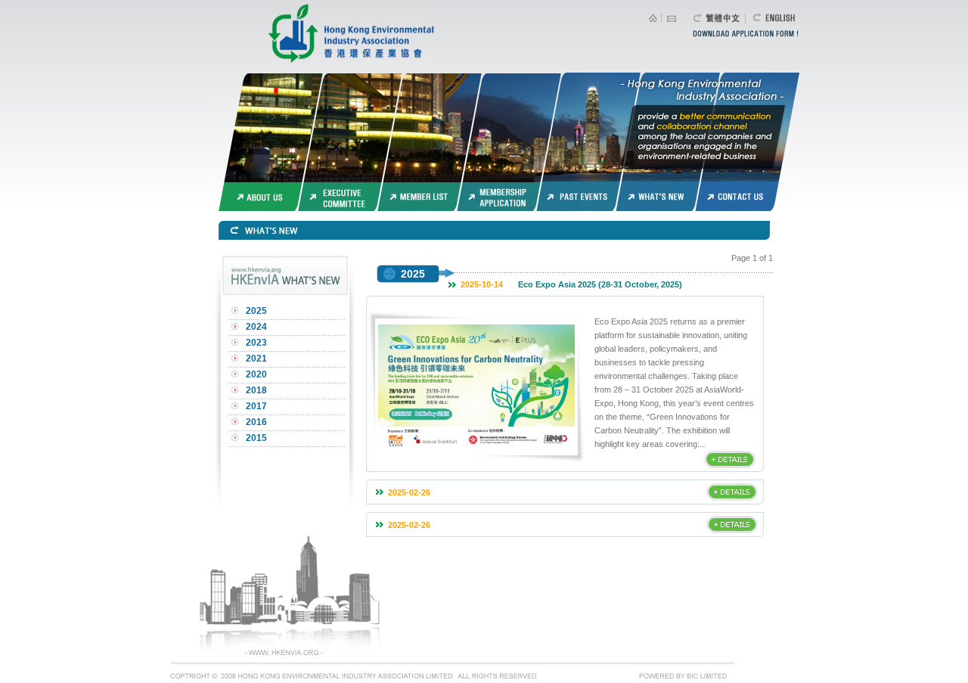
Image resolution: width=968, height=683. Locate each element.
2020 (256, 374)
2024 (256, 326)
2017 (256, 406)
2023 (256, 342)
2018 (256, 390)
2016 (256, 422)
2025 (256, 311)
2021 (256, 358)
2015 (256, 438)
